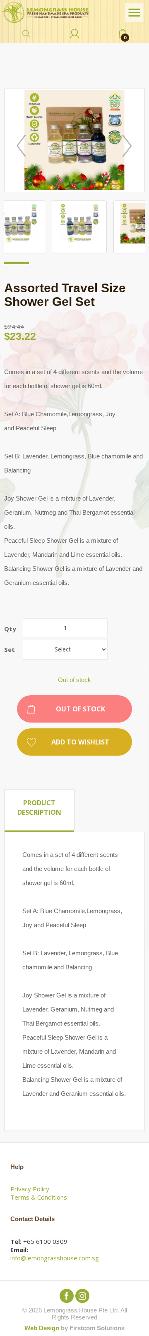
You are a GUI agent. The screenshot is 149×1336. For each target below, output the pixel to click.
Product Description (39, 807)
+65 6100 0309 (45, 1241)
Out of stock (80, 708)
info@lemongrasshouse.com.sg (54, 1258)
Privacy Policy (29, 1189)
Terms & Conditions (38, 1197)
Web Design (41, 1327)
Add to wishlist (80, 742)
